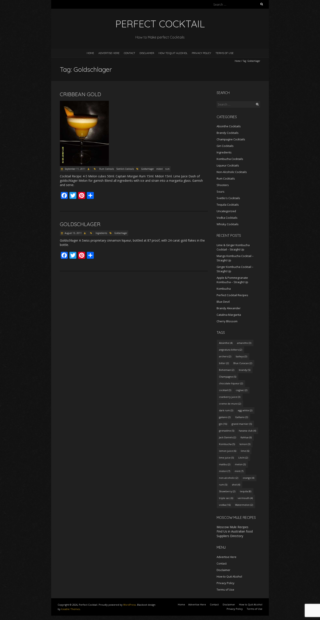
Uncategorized (226, 211)
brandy (244, 369)
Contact (129, 53)
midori (159, 168)
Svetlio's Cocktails (125, 168)
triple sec (226, 498)
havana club (247, 430)
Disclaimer (147, 53)
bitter (224, 363)
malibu (224, 464)
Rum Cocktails (106, 168)
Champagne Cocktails (231, 139)
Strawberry (227, 491)
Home (90, 53)
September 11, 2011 (74, 168)
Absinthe (225, 342)
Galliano (241, 417)
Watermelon (244, 504)
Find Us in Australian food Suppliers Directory (235, 533)
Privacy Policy (201, 53)
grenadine (226, 430)
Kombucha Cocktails (230, 159)
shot (236, 484)
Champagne (227, 376)
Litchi (243, 457)
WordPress (129, 604)
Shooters (223, 185)
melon (240, 464)
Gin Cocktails (225, 146)
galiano (225, 417)
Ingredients (101, 233)
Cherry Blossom (227, 321)
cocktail (225, 390)
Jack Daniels (227, 437)
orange (248, 477)
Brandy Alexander (229, 308)
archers (225, 356)
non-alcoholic (228, 477)
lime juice (226, 457)
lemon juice (227, 450)
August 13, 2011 (73, 233)
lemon (244, 444)
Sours (220, 191)
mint (239, 471)
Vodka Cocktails (227, 218)
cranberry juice (229, 396)
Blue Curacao (242, 363)
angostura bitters (230, 349)
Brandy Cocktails (228, 133)
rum (167, 168)
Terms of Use (225, 53)
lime (245, 450)
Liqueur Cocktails (228, 165)
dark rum (226, 410)
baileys (241, 356)
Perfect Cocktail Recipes (232, 295)
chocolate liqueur (231, 383)
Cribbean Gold (80, 94)
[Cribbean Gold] (84, 103)
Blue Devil (223, 302)
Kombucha (224, 289)
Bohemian (226, 369)
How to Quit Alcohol (172, 53)
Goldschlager (147, 168)
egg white (245, 410)
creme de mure (230, 403)
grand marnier (242, 423)
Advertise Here (109, 53)
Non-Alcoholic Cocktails (232, 172)
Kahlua (246, 437)
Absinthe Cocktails (229, 126)
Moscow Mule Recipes (232, 527)
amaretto (244, 342)
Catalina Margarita (229, 315)
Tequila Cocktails (228, 205)
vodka (225, 504)
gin (223, 423)
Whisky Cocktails (228, 224)
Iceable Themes (70, 609)
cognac (241, 390)
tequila (245, 491)
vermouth (245, 498)
